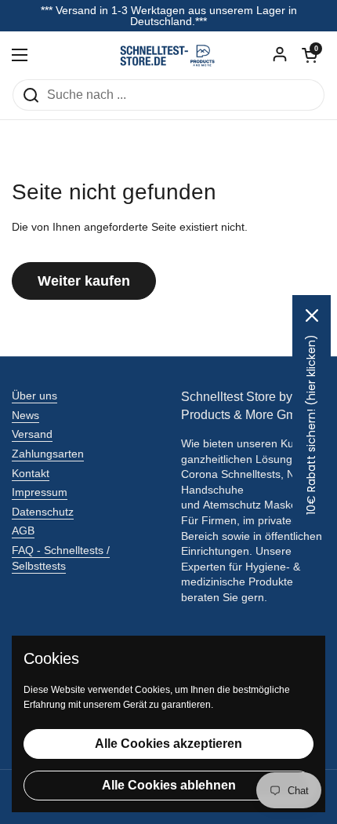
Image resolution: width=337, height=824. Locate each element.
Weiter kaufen (84, 281)
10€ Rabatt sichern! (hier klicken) (311, 424)
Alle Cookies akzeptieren (168, 743)
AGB (23, 530)
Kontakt (30, 473)
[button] (309, 55)
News (25, 415)
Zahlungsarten (48, 453)
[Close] (312, 315)
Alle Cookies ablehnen (169, 785)
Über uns (34, 395)
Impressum (39, 492)
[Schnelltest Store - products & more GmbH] (168, 55)
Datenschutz (43, 511)
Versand (32, 434)
